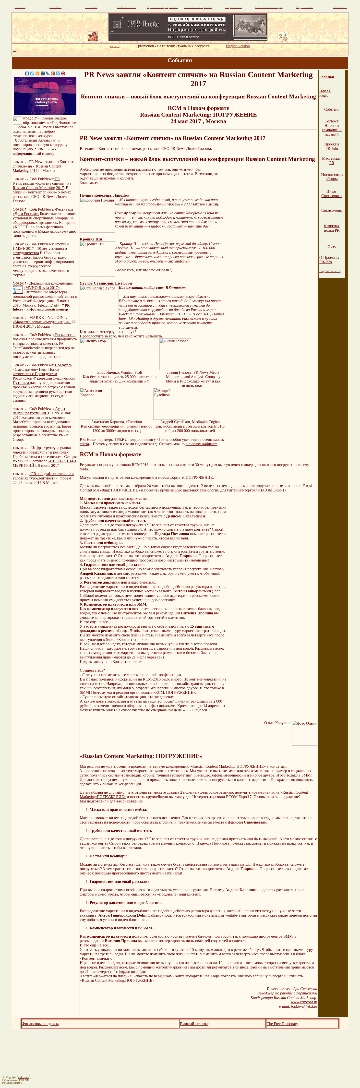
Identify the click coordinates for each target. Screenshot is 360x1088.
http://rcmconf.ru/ (132, 971)
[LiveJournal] (47, 73)
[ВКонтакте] (27, 73)
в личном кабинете (201, 444)
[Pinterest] (63, 73)
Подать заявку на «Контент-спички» (111, 661)
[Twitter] (32, 73)
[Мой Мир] (42, 73)
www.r (296, 1002)
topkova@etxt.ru (304, 1006)
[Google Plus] (53, 73)
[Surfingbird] (58, 73)
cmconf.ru (309, 1002)
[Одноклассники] (37, 73)
